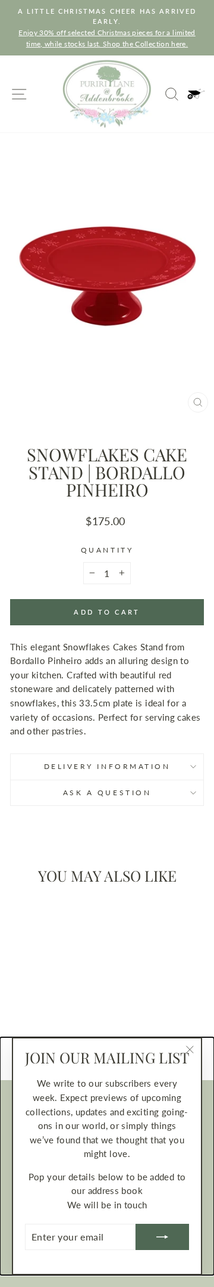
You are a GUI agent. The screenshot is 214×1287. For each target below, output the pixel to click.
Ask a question (107, 792)
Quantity (107, 549)
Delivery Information (107, 766)
